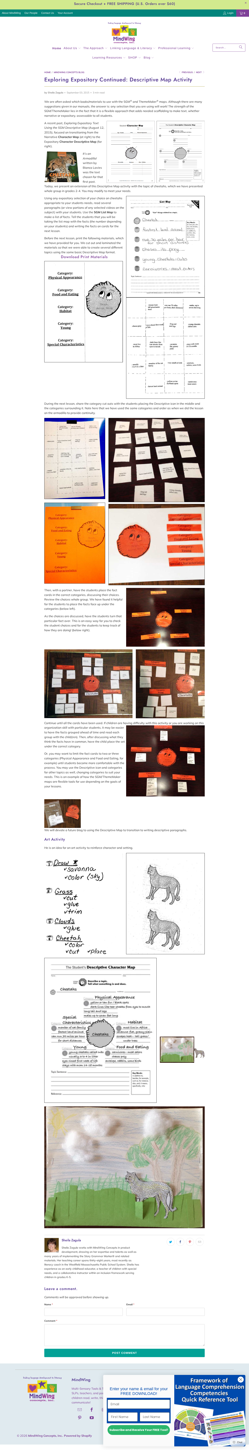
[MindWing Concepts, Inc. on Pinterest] (80, 1418)
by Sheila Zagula (53, 92)
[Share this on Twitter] (171, 1242)
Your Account (65, 12)
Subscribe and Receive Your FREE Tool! (138, 1430)
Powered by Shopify (78, 1435)
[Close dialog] (241, 1379)
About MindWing (11, 12)
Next (199, 72)
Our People (31, 12)
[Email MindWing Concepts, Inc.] (80, 1410)
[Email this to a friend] (200, 1242)
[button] (72, 48)
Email (130, 1304)
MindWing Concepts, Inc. (45, 1435)
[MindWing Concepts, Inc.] (124, 31)
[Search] (240, 48)
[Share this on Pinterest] (190, 1242)
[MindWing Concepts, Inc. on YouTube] (92, 1418)
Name (48, 1304)
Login (230, 12)
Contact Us (47, 12)
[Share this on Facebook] (180, 1242)
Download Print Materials (84, 257)
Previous (187, 72)
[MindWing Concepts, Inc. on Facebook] (92, 1410)
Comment (50, 1320)
